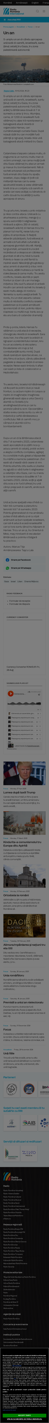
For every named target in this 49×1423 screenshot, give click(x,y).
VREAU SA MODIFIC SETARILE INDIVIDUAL (24, 1419)
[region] (24, 1385)
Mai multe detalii (17, 1365)
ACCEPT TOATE (24, 1415)
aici (15, 1378)
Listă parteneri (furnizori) (9, 1410)
